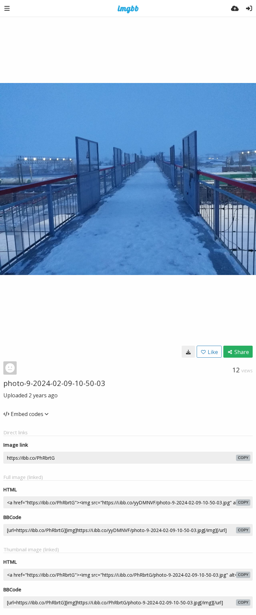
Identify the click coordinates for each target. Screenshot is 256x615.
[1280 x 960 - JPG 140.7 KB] (188, 352)
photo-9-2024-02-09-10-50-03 (54, 383)
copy (243, 458)
